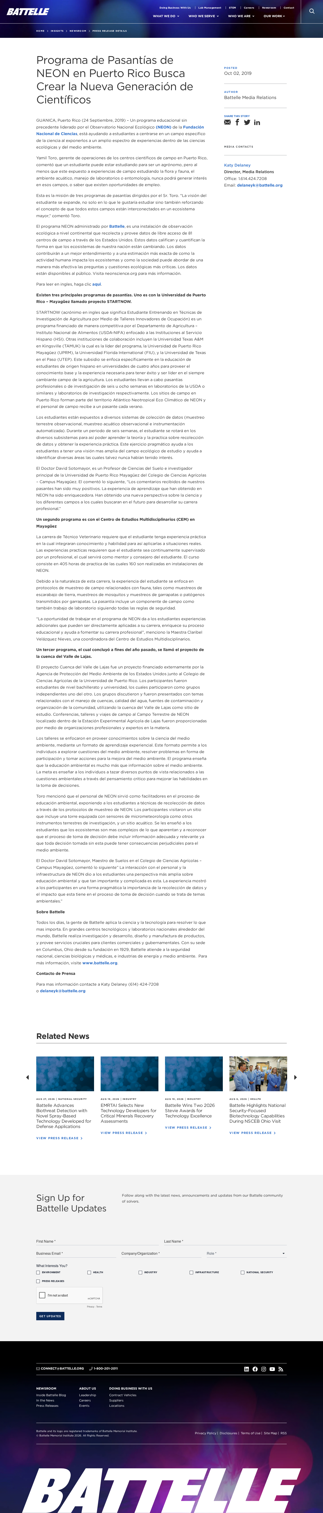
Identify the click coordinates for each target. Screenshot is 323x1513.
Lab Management (209, 7)
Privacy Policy (205, 1433)
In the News (45, 1400)
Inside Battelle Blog (51, 1395)
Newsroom (269, 7)
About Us (87, 1388)
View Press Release (57, 1138)
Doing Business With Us (175, 7)
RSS (284, 1433)
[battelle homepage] (28, 11)
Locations (116, 1405)
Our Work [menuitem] (273, 16)
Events (84, 1405)
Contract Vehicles (122, 1395)
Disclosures (228, 1433)
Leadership (87, 1395)
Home (40, 30)
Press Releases (47, 1405)
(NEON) (163, 127)
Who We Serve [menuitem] (202, 16)
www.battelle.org (99, 963)
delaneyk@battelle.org (62, 990)
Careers (249, 7)
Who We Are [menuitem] (239, 16)
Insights (57, 30)
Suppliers (116, 1400)
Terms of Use (250, 1433)
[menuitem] (181, 16)
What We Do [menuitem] (164, 16)
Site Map (270, 1433)
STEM (232, 7)
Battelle (117, 226)
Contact (289, 7)
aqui (96, 284)
